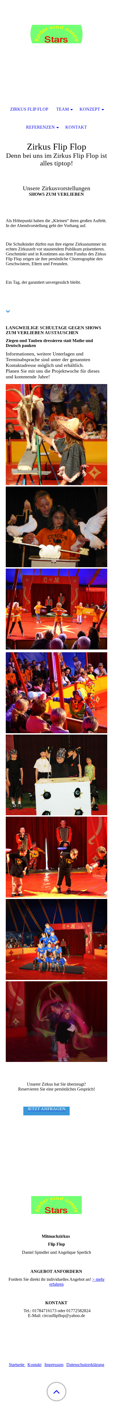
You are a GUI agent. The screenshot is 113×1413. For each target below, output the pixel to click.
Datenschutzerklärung (85, 1364)
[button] (56, 1391)
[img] (56, 34)
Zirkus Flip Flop (29, 109)
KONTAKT (76, 127)
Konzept (90, 109)
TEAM (62, 109)
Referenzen (40, 127)
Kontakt (34, 1364)
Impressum (53, 1364)
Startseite (17, 1364)
